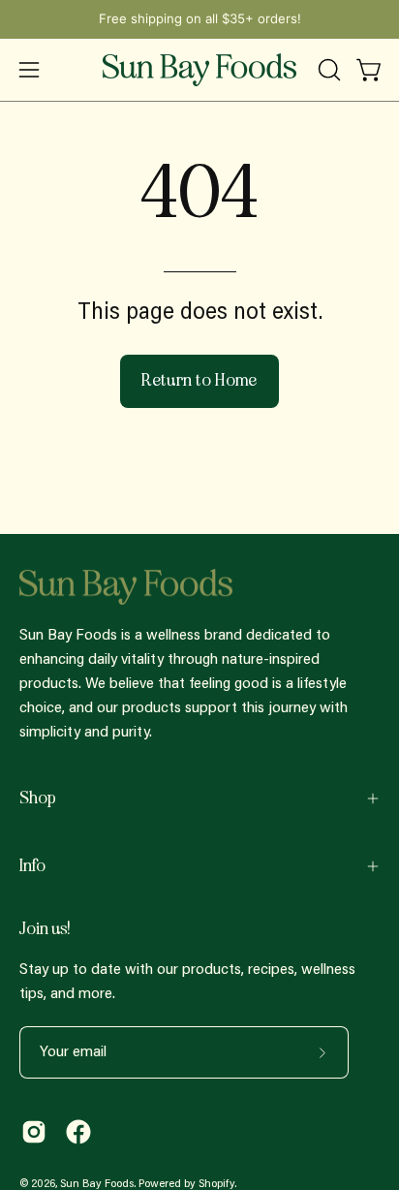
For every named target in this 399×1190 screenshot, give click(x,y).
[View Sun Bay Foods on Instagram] (33, 1131)
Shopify (216, 1184)
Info (32, 866)
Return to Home (199, 380)
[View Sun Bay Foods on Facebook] (78, 1131)
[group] (199, 19)
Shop (37, 798)
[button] (327, 69)
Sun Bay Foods (97, 1184)
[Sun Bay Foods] (199, 69)
